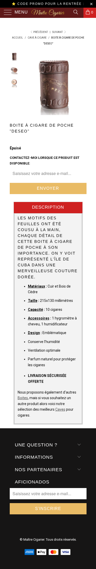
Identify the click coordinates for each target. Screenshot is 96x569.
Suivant (57, 32)
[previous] (28, 83)
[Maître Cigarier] (48, 13)
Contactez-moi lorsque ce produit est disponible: (44, 160)
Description (48, 207)
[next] (82, 83)
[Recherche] (75, 12)
